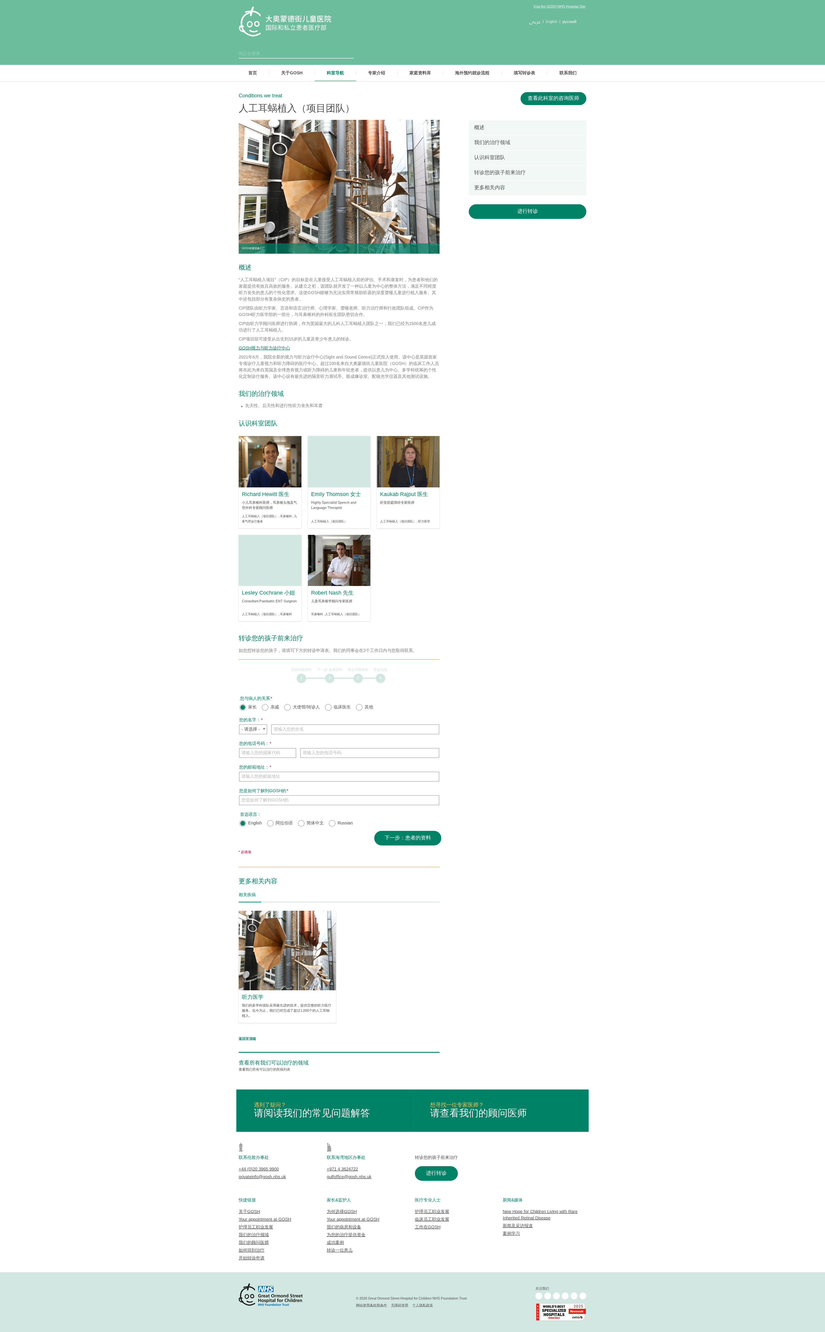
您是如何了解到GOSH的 (262, 791)
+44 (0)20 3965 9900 (259, 1169)
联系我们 (568, 73)
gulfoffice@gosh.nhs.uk (349, 1177)
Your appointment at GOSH (265, 1219)
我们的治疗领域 (254, 1235)
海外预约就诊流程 (472, 73)
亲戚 (274, 707)
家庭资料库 (420, 73)
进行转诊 (527, 211)
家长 (252, 707)
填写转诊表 (524, 73)
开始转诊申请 (251, 1258)
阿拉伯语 (284, 823)
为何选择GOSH (342, 1212)
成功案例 (335, 1242)
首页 (252, 73)
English (255, 823)
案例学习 (511, 1233)
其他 (369, 707)
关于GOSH (291, 73)
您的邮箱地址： (254, 767)
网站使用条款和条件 (371, 1305)
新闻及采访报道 (518, 1226)
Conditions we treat (260, 96)
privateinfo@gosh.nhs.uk (262, 1177)
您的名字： (250, 720)
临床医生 (342, 707)
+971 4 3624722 (342, 1169)
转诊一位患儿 (340, 1250)
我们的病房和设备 (344, 1227)
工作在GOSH (427, 1227)
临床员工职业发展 (432, 1219)
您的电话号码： (254, 744)
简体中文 (315, 823)
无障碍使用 (399, 1305)
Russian (345, 823)
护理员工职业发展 (256, 1227)
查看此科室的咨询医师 (553, 98)
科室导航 (335, 73)
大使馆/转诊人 (306, 707)
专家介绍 (376, 73)
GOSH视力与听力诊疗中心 (264, 348)
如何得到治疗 (251, 1250)
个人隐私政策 (422, 1305)
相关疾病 (247, 895)
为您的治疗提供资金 (346, 1235)
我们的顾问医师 (254, 1242)
